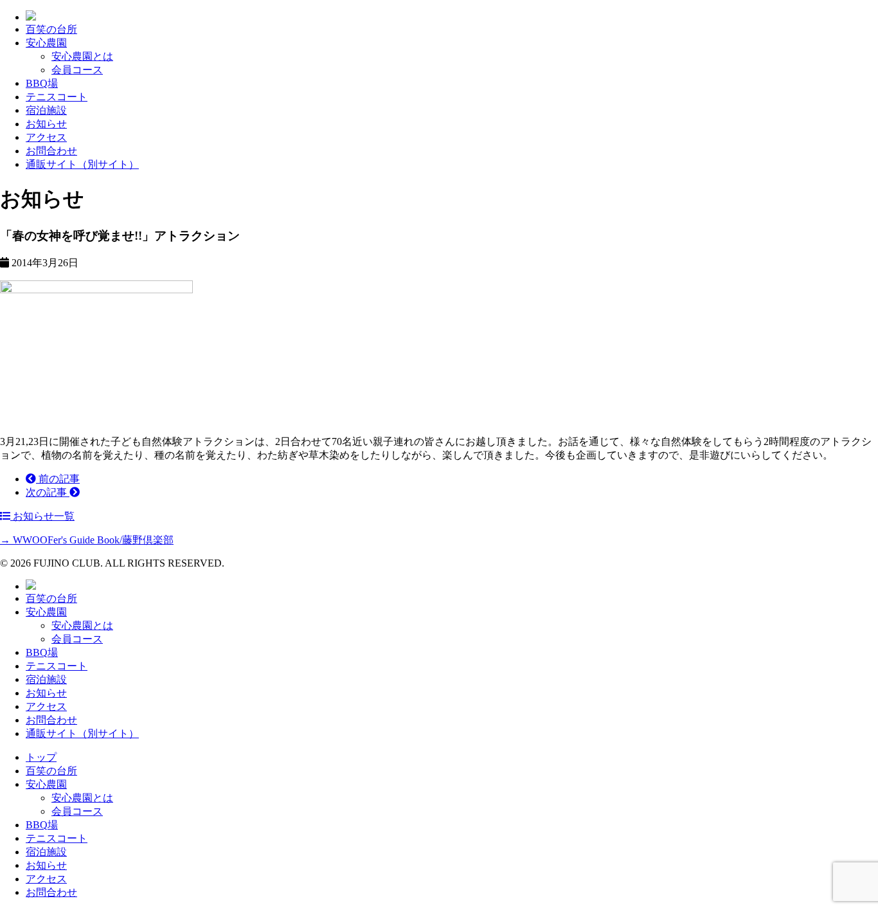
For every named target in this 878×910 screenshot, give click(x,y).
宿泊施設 (46, 110)
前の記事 (58, 478)
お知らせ (46, 123)
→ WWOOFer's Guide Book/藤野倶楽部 (87, 539)
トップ (41, 757)
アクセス (46, 137)
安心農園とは (82, 56)
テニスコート (56, 96)
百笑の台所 (51, 29)
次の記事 (47, 492)
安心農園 (46, 42)
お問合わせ (51, 150)
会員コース (77, 69)
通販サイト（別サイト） (82, 164)
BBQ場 (42, 83)
